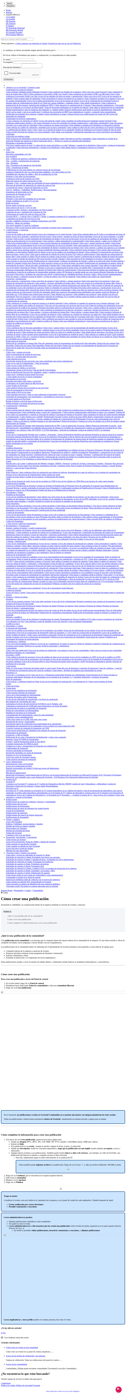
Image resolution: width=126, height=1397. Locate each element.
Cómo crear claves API (92, 96)
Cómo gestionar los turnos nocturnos (35, 332)
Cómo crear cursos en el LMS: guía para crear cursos (26, 719)
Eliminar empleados (103, 550)
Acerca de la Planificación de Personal (21, 486)
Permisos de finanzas (110, 606)
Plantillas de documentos (15, 495)
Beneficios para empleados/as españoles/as (96, 441)
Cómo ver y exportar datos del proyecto (21, 357)
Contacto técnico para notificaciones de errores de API (88, 114)
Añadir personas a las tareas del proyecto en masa (25, 403)
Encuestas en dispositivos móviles (99, 661)
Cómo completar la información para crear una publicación (32, 923)
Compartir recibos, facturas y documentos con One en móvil (29, 210)
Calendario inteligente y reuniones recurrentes (90, 677)
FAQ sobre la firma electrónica (41, 508)
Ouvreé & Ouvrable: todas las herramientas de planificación (48, 348)
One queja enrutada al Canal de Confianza (22, 225)
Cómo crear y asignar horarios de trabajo (94, 243)
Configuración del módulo (54, 477)
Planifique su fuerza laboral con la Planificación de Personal (49, 459)
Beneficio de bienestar (83, 435)
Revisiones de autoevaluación (27, 639)
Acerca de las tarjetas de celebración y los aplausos (48, 650)
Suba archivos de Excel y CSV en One (21, 208)
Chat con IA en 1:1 (38, 675)
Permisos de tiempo (33, 606)
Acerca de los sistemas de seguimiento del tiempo (98, 239)
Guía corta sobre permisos (41, 601)
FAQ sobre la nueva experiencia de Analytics (104, 619)
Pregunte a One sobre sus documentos (20, 176)
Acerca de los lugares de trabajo (66, 101)
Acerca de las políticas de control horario (22, 234)
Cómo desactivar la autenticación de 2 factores (73, 105)
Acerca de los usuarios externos (18, 601)
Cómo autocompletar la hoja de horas (87, 245)
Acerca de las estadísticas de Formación (21, 690)
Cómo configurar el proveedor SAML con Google (48, 94)
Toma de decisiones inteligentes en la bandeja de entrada (66, 107)
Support (9, 12)
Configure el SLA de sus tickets (18, 835)
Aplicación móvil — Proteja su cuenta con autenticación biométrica (65, 141)
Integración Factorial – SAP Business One (52, 777)
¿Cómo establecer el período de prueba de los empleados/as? (39, 532)
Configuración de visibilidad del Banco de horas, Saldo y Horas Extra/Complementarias (87, 274)
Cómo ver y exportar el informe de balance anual (40, 337)
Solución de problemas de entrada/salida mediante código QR (41, 272)
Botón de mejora (12, 203)
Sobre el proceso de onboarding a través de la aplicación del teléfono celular (35, 139)
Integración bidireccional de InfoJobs (83, 777)
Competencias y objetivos (16, 641)
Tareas (8, 586)
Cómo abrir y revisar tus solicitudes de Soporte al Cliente (28, 855)
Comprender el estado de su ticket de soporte (23, 877)
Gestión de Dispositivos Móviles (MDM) (55, 784)
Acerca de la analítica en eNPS (108, 657)
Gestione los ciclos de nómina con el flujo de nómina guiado (101, 421)
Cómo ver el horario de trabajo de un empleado (56, 130)
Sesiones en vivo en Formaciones (19, 755)
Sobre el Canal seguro (14, 668)
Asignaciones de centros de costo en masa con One (26, 214)
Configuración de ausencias (16, 301)
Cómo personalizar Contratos (105, 544)
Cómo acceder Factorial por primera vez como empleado (28, 132)
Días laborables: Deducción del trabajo (47, 346)
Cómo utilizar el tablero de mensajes (102, 561)
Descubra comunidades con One (18, 154)
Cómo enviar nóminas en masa (28, 517)
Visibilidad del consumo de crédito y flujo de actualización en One (31, 174)
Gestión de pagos (12, 477)
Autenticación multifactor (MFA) (41, 105)
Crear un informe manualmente (80, 621)
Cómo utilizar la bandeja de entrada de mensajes (69, 561)
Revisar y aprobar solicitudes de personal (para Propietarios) (37, 488)
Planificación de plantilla (15, 483)
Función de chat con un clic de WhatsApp (64, 43)
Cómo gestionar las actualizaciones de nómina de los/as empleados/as (83, 410)
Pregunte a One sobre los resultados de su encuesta (25, 199)
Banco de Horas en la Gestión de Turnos (102, 337)
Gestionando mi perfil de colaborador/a (21, 119)
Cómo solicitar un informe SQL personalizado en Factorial (28, 882)
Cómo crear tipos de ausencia (42, 281)
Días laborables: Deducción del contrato (99, 343)
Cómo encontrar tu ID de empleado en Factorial (83, 259)
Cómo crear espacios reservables (57, 593)
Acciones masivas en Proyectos (18, 399)
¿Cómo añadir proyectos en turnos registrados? (24, 377)
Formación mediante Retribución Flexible (22, 437)
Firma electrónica (12, 504)
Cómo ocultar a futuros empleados (42, 537)
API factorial (11, 771)
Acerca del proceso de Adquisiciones (26, 475)
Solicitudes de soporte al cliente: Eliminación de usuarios (28, 873)
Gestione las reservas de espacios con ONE (22, 179)
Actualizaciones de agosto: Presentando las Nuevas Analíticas (63, 619)
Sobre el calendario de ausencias (57, 288)
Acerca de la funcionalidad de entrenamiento (23, 695)
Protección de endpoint (24, 786)
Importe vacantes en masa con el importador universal (53, 581)
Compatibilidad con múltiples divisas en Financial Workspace (79, 450)
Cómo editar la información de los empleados (106, 107)
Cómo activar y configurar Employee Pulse (22, 682)
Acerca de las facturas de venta (18, 481)
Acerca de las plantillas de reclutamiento (88, 557)
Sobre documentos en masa (37, 515)
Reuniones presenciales (55, 675)
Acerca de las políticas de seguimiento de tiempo (65, 252)
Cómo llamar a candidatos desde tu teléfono (85, 575)
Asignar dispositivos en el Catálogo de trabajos (64, 791)
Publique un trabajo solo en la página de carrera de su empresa (76, 584)
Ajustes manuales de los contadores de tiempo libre (36, 317)
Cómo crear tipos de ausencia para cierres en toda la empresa (94, 290)
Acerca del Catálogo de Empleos (18, 530)
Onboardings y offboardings (96, 784)
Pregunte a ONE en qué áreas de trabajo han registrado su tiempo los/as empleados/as (39, 228)
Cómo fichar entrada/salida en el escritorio (22, 243)
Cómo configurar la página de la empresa (100, 99)
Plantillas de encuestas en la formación (21, 713)
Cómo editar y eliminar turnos (43, 330)
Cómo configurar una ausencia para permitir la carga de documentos (67, 319)
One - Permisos (12, 163)
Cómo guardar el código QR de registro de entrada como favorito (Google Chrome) (48, 257)
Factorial (36, 1385)
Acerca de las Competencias (48, 644)
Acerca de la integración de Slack (19, 766)
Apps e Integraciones (14, 762)
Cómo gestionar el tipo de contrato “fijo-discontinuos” (101, 546)
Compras (9, 470)
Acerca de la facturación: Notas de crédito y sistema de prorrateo (31, 842)
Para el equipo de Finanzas (81, 466)
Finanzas (9, 446)
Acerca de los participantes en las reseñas (79, 630)
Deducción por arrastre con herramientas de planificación (85, 346)
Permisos (9, 599)
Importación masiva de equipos (18, 535)
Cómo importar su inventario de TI (32, 791)
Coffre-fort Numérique (15, 521)
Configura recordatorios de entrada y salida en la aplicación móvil (85, 261)
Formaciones (11, 688)
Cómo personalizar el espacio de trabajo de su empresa (62, 99)
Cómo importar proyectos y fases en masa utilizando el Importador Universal (35, 394)
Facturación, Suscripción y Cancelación (21, 837)
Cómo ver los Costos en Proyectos (19, 366)
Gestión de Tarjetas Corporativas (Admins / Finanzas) (91, 463)
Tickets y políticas (13, 819)
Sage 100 (31, 430)
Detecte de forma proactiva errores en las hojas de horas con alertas (58, 263)
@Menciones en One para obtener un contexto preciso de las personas (33, 170)
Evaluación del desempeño (16, 628)
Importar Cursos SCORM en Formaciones (22, 739)
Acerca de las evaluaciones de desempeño (32, 633)
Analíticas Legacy (13, 624)
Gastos (8, 461)
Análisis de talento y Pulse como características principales (34, 635)
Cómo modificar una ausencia (84, 294)
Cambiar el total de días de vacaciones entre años (75, 317)
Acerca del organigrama (72, 532)
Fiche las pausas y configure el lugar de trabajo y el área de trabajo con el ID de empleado (40, 277)
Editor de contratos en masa (99, 548)
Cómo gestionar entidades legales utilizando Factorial (26, 92)
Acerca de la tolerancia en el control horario (55, 234)
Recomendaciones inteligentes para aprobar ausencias (88, 292)
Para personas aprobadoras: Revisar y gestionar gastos (50, 466)
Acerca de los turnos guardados (67, 330)
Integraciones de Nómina (15, 423)
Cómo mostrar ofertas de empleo (65, 570)
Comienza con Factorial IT (16, 784)
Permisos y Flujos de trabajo (17, 597)
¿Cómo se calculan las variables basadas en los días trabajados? (36, 421)
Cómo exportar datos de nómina (18, 410)
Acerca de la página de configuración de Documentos (69, 515)
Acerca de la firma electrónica (43, 506)
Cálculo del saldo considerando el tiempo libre (42, 265)
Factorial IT (10, 782)
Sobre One (10, 152)
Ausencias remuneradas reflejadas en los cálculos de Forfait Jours (31, 270)
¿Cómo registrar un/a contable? (31, 417)
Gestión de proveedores (34, 477)
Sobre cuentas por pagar (50, 475)
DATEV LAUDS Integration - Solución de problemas (56, 430)
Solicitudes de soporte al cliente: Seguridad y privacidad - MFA (30, 871)
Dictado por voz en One (15, 196)
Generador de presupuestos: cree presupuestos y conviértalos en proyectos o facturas (38, 397)
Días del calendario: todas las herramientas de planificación (61, 343)
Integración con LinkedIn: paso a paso (21, 777)
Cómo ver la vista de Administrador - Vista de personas (27, 363)
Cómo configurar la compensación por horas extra (103, 252)
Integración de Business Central (18, 775)
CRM (8, 479)
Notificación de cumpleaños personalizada (55, 613)
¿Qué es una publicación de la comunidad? (25, 916)
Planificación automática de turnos (72, 337)
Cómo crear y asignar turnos (54, 328)
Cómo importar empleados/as (102, 105)
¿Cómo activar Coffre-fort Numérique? (21, 524)
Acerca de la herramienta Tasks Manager (57, 588)
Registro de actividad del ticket (18, 831)
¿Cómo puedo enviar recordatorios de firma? (71, 508)
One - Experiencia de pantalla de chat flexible (23, 165)
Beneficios (10, 432)
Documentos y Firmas (14, 492)
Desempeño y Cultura (14, 626)
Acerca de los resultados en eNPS (83, 657)
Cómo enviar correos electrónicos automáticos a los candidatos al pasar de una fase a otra (78, 572)
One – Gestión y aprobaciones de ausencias (23, 161)
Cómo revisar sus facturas (16, 839)
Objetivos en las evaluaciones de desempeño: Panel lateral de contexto (77, 637)
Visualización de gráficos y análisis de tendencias (69, 452)
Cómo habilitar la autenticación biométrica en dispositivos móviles (94, 125)
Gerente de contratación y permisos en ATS (70, 559)
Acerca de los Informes (30, 619)
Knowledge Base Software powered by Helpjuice (63, 1391)
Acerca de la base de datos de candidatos (22, 557)
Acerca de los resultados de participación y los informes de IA (64, 682)
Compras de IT (33, 784)
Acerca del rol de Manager (71, 530)
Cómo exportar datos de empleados (26, 99)
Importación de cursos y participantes (20, 722)
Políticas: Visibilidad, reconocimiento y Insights (24, 824)
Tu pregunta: (8, 62)
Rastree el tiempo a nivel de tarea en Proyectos (24, 401)
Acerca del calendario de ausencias (30, 288)
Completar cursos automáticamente (19, 717)
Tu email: (6, 59)
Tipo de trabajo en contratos (60, 552)
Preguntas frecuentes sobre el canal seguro (40, 668)
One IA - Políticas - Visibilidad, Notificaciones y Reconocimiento (31, 190)
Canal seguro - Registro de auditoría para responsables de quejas (77, 670)
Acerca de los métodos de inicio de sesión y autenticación (60, 96)
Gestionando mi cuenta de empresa (19, 90)
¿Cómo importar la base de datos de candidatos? (55, 564)
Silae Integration (38, 426)
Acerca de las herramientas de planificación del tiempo (86, 328)
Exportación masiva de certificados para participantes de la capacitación (33, 724)
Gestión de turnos (13, 325)
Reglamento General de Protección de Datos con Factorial (39, 566)
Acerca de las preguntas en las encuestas (66, 659)
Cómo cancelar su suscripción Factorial (21, 844)
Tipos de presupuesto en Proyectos (19, 390)
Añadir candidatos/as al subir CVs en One (22, 201)
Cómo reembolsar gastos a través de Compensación (42, 412)
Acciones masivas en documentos (19, 519)
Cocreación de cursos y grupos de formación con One (27, 188)
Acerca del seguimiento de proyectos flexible (54, 245)
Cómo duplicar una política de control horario (93, 277)
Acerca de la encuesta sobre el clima (36, 661)
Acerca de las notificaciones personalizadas (88, 610)
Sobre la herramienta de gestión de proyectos (23, 354)
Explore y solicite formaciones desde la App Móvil (25, 742)
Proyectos (10, 350)
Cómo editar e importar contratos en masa (37, 546)
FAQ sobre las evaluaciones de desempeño (84, 633)
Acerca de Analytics (60, 621)
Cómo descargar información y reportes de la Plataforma (38, 147)
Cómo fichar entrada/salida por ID (85, 234)
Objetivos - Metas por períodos (18, 223)
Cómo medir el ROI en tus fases (18, 392)
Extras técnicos (31, 468)
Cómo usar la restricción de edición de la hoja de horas (51, 254)
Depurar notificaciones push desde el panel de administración (88, 110)
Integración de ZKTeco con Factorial (45, 775)
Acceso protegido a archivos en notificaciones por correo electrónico (58, 519)
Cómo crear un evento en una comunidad (106, 650)
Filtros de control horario (66, 270)
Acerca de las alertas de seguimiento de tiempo (40, 248)
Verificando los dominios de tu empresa (21, 114)
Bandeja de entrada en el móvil (26, 141)
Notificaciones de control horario (46, 261)
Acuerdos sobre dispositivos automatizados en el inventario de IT (40, 793)
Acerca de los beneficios (48, 437)
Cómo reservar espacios (35, 593)
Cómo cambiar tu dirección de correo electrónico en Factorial (90, 127)
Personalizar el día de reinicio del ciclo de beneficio (78, 437)
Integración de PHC (53, 426)
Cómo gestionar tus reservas (81, 593)
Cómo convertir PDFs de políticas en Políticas (104, 519)
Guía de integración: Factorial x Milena (76, 426)
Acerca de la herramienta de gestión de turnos (66, 334)
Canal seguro (11, 666)
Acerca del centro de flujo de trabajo (57, 610)
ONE (8, 150)
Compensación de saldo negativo (105, 268)
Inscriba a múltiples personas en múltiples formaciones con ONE (31, 221)
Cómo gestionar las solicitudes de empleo (28, 577)
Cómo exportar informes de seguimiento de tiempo (58, 243)
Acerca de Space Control (15, 593)
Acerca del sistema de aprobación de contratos (76, 544)
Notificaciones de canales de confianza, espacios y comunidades (31, 802)
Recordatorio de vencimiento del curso (21, 702)
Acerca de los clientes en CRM (68, 481)
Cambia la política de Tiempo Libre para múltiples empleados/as (60, 321)
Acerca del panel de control (49, 121)
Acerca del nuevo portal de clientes (19, 848)
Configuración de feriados (91, 257)
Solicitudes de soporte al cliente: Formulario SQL (25, 866)
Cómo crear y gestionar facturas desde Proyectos (25, 374)
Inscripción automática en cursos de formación (24, 753)
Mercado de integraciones (16, 773)
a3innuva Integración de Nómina (18, 426)
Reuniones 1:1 (11, 673)
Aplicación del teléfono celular (18, 136)
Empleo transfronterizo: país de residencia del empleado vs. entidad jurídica (35, 110)
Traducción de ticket (14, 833)
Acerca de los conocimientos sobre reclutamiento (25, 572)
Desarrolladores (52, 786)
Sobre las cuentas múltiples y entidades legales (61, 103)
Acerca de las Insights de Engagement (97, 659)
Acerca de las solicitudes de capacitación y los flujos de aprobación (32, 699)
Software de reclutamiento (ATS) (19, 555)
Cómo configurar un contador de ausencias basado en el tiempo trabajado (34, 303)
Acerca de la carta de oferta (85, 564)
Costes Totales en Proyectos (17, 386)
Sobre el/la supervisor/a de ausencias (95, 281)
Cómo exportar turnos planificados (34, 334)
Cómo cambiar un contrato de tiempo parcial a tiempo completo (70, 550)
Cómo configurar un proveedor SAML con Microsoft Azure (91, 94)
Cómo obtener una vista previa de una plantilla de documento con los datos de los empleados (72, 497)
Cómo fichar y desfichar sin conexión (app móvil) (33, 274)
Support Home (6, 890)
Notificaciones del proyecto (16, 804)
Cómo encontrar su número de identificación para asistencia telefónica (33, 884)
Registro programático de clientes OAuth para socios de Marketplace (32, 768)
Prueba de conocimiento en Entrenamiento (22, 710)
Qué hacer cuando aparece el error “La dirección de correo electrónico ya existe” (37, 145)
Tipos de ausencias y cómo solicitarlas (30, 297)
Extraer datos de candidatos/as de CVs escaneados (94, 581)
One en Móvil (11, 156)
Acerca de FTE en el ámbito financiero (29, 457)
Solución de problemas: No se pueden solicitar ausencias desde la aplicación (74, 297)
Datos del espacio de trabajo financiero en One (24, 181)
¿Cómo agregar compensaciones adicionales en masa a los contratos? (88, 412)
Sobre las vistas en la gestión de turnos (65, 332)
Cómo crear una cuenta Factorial (94, 92)
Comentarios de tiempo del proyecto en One (23, 219)
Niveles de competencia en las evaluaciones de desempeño (80, 635)
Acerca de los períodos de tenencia (42, 314)
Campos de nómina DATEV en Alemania (94, 430)
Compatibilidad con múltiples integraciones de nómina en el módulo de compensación (52, 428)
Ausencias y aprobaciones (16, 279)
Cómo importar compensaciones (43, 410)
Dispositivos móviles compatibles (78, 139)
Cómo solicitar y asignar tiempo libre (84, 312)
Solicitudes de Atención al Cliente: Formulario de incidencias (29, 862)
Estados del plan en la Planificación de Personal (56, 490)
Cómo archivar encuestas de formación (21, 759)
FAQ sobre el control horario (83, 254)
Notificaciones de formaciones (17, 806)
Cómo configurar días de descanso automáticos (24, 328)
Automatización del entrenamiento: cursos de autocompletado (30, 715)
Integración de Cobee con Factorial (19, 764)
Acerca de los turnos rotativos (91, 330)
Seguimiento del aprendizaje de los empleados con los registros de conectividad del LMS (40, 726)
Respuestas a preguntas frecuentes (19, 143)
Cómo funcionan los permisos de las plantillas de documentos (49, 499)
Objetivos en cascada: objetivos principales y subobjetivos (46, 646)
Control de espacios (13, 590)
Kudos (8, 684)
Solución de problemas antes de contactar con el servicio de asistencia (33, 880)
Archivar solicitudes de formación (19, 750)
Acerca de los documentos (16, 515)
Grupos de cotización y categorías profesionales (49, 535)
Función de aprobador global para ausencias (50, 292)
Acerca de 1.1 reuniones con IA (18, 675)
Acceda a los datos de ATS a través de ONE (102, 579)
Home (8, 10)
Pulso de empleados (13, 679)
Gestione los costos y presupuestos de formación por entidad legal (31, 746)
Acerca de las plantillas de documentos (21, 497)
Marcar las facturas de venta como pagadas (97, 481)
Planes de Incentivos (70, 421)
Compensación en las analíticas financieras (33, 452)
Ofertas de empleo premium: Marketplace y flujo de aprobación (60, 579)
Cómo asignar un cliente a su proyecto (21, 368)
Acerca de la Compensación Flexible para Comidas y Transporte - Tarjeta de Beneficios (40, 435)
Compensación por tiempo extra (71, 248)
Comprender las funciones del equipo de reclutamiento (103, 532)
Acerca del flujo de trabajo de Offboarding (22, 613)
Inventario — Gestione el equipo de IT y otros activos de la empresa (88, 795)
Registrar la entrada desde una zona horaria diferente (85, 272)
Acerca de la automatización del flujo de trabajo (24, 610)
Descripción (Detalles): (12, 67)
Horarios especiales (60, 250)
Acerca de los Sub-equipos (94, 539)
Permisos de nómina (94, 606)
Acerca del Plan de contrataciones (19, 581)
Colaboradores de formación (17, 748)
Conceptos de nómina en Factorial (68, 415)
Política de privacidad (24, 1385)
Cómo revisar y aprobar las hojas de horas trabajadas (71, 236)
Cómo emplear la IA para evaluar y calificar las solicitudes (100, 570)
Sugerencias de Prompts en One (18, 194)
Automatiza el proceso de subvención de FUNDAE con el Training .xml (34, 704)
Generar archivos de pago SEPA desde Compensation (83, 417)
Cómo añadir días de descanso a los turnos (97, 332)
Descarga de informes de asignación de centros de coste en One (30, 185)
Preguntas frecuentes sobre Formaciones (21, 697)
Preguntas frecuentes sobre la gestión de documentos (60, 517)
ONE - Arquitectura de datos (17, 168)
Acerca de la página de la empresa (39, 570)
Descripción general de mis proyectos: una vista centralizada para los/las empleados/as (39, 361)
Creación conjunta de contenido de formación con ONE (27, 728)
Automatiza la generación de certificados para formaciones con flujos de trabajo (36, 706)
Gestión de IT (11, 779)
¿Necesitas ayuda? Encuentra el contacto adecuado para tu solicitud (32, 886)
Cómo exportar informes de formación (21, 693)
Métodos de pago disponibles (17, 851)
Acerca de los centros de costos (18, 450)
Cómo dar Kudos (12, 686)
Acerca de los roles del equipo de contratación (102, 577)
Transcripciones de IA (94, 675)
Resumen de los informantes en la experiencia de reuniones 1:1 (48, 677)
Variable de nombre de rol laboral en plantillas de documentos (59, 501)
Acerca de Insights (13, 619)
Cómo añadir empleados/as (89, 103)
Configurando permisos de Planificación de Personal (81, 488)
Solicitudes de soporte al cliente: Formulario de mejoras (27, 864)
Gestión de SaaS (78, 784)
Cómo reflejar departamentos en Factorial (84, 535)
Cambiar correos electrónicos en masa (51, 114)
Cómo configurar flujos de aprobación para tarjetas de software (42, 472)
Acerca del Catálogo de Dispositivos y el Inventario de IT (39, 795)
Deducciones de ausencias (16, 341)
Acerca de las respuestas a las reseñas (48, 630)
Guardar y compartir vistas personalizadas (100, 112)
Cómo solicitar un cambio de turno (97, 334)
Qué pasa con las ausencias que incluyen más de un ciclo (67, 305)
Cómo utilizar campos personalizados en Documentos (102, 517)
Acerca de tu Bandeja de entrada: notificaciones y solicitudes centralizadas (79, 123)
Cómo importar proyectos (16, 359)
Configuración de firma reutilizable (51, 510)
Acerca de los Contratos (48, 544)
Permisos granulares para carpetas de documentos (96, 601)
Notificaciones (11, 799)
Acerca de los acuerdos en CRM (42, 481)
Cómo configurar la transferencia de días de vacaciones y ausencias (65, 310)
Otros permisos (80, 606)
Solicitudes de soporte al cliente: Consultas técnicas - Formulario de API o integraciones (40, 860)
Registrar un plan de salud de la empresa (107, 435)
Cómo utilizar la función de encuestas (20, 657)
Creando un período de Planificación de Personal (55, 486)
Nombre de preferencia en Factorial (88, 130)
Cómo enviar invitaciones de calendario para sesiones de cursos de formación (36, 730)
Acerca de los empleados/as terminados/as (22, 544)
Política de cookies (8, 1385)
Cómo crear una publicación (17, 650)
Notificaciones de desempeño (17, 817)
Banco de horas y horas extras (17, 254)
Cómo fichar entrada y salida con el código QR (102, 241)
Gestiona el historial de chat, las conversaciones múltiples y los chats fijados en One (38, 172)
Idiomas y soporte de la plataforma (82, 145)
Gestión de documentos (15, 512)
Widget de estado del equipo (113, 257)
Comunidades (11, 648)
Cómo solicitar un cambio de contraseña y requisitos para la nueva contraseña (36, 127)
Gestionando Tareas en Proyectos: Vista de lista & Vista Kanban (31, 370)
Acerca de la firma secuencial (26, 510)
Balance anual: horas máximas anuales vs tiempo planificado (29, 250)
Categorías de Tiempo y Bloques (32, 268)
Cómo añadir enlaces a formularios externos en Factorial (82, 147)
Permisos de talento (49, 606)
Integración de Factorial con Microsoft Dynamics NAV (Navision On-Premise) (90, 775)
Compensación (11, 408)
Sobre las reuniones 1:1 (58, 633)
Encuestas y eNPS (13, 655)
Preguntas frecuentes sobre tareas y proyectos (23, 381)
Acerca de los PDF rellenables (85, 499)
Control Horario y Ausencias (17, 230)
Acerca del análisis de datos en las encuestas (52, 657)
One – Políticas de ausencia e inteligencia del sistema (26, 159)
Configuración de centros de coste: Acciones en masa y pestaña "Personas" (62, 455)
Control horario (12, 232)
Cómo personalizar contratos (17, 548)
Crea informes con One (15, 621)
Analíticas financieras (14, 448)
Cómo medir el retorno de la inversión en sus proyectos (27, 388)
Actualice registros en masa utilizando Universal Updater (61, 539)
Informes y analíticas (14, 617)
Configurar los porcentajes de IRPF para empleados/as (62, 112)
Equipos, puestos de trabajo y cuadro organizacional (26, 528)
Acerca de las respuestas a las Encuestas (34, 659)
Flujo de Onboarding (114, 610)
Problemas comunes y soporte (103, 466)
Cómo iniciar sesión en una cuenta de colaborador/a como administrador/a (34, 875)
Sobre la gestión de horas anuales (67, 546)
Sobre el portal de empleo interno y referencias (35, 559)
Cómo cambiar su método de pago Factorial (23, 846)
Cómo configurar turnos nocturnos (82, 250)
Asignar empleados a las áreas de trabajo (72, 537)
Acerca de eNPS (12, 659)
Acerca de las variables (106, 499)
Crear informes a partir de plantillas (38, 621)
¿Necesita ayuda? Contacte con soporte (21, 853)
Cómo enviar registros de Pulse (100, 682)
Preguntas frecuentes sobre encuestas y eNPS (67, 661)
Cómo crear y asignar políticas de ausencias (99, 308)
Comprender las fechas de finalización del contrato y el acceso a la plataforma (59, 548)
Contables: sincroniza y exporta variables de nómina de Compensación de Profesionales (52, 419)
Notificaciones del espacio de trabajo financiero (24, 815)
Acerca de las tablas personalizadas (40, 101)
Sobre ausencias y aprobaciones (18, 281)
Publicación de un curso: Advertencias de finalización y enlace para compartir (36, 737)
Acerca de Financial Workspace (43, 450)
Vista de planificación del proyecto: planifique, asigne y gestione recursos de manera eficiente (42, 372)
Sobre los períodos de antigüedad (102, 305)
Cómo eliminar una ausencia (61, 294)
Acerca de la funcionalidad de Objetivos (21, 644)
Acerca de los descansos (69, 239)
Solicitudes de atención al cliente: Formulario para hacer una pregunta (33, 857)
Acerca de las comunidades (78, 650)
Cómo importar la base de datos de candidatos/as (100, 568)
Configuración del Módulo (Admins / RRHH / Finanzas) (48, 463)
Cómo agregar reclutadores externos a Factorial (32, 561)
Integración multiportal (59, 575)
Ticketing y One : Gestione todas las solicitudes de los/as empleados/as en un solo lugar (39, 183)
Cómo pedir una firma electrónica (19, 506)
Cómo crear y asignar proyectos (18, 352)
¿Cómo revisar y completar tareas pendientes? (23, 588)
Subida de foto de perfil (112, 130)
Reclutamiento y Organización (18, 526)
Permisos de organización (16, 606)
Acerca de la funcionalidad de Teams (46, 530)
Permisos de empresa (65, 606)
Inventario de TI (12, 791)
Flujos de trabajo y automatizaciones (20, 608)
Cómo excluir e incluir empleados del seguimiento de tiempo (36, 239)
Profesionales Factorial (53, 417)
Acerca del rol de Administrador (63, 601)
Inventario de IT (12, 788)
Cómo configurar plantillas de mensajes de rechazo (64, 577)
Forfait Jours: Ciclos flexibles (29, 319)
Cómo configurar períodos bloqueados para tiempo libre (68, 285)
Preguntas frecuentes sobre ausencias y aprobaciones (90, 288)
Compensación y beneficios (16, 406)
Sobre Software (12, 472)
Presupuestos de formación (16, 733)
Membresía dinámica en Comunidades (21, 653)
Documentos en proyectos (16, 379)
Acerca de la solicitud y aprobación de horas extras (31, 236)
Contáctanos (6, 1383)
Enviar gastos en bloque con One (19, 205)
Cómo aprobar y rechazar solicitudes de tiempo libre (54, 283)
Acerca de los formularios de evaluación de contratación (36, 568)
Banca (22, 477)
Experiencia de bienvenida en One (19, 192)
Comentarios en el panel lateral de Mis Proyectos (25, 383)
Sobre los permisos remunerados (58, 290)
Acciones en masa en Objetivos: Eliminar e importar (80, 644)
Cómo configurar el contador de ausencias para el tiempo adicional (89, 303)
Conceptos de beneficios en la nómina (65, 441)
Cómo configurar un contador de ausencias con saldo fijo (79, 314)
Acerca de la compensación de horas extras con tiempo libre (68, 268)
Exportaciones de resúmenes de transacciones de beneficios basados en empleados (83, 439)
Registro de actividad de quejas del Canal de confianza (30, 670)
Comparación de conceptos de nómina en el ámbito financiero (69, 457)
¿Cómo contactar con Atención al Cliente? (31, 43)
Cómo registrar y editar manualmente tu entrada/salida (63, 241)
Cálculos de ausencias (100, 310)
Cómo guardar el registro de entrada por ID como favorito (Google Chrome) (35, 259)
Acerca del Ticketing (14, 822)
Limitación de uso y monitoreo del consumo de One (26, 212)
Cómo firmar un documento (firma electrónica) (74, 506)
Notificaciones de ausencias (16, 813)
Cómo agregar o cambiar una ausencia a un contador (104, 248)
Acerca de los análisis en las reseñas (20, 630)
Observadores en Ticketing (16, 828)
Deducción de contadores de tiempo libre (22, 343)
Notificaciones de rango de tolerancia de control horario (27, 808)
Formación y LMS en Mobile (17, 735)
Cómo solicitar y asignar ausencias (67, 281)
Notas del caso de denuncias (68, 668)
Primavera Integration (100, 426)
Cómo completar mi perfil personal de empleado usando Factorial (86, 121)
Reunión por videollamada (75, 675)
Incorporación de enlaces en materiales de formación (26, 708)
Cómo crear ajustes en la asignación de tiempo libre (95, 283)
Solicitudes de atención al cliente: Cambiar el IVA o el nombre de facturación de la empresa (41, 868)
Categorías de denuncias (88, 668)
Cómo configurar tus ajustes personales (53, 125)
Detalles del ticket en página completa (20, 826)
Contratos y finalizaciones (16, 541)
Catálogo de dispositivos (74, 793)
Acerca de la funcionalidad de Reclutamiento (55, 557)
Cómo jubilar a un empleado (61, 132)
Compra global (39, 786)
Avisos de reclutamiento (15, 811)
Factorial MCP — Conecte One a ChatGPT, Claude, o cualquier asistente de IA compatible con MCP (45, 216)
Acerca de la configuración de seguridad (95, 101)
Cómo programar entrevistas (70, 568)
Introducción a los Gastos (16, 463)
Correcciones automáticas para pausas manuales (79, 265)
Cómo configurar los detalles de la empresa (64, 92)
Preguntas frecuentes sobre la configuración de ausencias (60, 308)
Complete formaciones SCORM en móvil (22, 744)
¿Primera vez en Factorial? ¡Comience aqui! (23, 87)
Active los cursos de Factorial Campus (21, 757)
